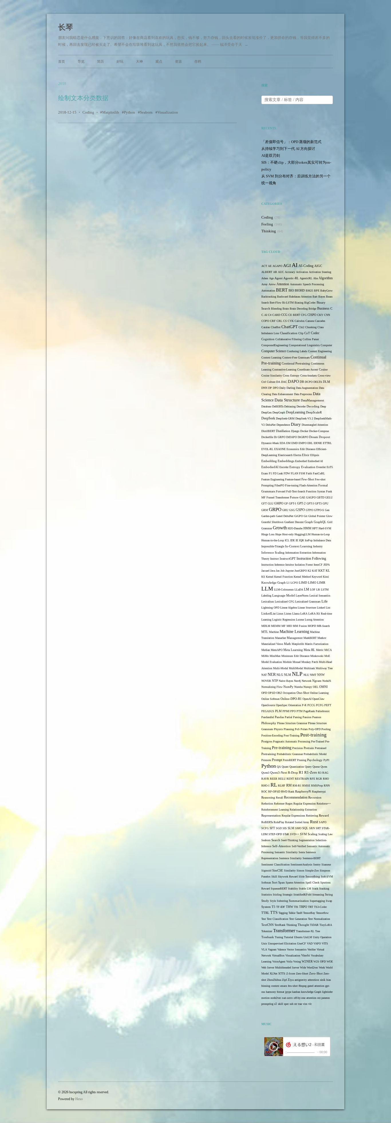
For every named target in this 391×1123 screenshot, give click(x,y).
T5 (273, 906)
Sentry (317, 864)
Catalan (265, 327)
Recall (279, 797)
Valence (281, 949)
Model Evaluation (271, 661)
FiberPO (279, 485)
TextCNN (267, 924)
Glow (329, 516)
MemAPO (277, 649)
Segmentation (307, 840)
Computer (326, 345)
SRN (312, 828)
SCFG (265, 828)
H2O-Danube (295, 528)
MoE (327, 655)
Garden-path (268, 516)
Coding (88, 112)
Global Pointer (316, 516)
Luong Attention (314, 619)
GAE (302, 497)
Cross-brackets (308, 375)
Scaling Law (325, 834)
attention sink (316, 979)
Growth (280, 527)
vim (305, 1003)
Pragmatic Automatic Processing (291, 741)
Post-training (313, 735)
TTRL (265, 912)
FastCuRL (319, 473)
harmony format (275, 991)
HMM (307, 528)
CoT (307, 333)
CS (285, 320)
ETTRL (327, 443)
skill (280, 1003)
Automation (268, 290)
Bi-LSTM (288, 302)
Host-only (288, 534)
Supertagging (317, 900)
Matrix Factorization (316, 643)
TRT (310, 906)
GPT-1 (292, 503)
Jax (278, 570)
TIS (296, 906)
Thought (303, 924)
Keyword (317, 576)
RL (273, 785)
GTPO (309, 510)
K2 (309, 570)
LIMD (303, 582)
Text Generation (298, 918)
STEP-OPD (275, 834)
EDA (282, 443)
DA (278, 381)
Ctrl (263, 381)
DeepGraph (278, 412)
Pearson (316, 717)
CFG (304, 314)
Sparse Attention (295, 882)
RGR (319, 778)
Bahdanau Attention (300, 296)
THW (289, 906)
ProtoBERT (289, 760)
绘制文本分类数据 (83, 98)
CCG (284, 314)
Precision (297, 748)
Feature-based (293, 479)
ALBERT (266, 272)
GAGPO (311, 497)
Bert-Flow (275, 302)
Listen (287, 613)
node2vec (275, 997)
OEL (315, 686)
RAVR (265, 778)
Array (264, 284)
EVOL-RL (267, 449)
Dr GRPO (279, 437)
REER (273, 778)
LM (306, 589)
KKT (321, 570)
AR (275, 272)
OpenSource (268, 705)
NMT (313, 674)
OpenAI (307, 698)
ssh (291, 1003)
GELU (329, 497)
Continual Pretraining (296, 363)
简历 (100, 62)
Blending (276, 308)
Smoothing (312, 876)
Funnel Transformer (277, 497)
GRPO (275, 509)
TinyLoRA (325, 924)
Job (283, 570)
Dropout (324, 437)
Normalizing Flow (272, 686)
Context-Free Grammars (296, 357)
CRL (279, 320)
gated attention (315, 985)
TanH (299, 912)
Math (287, 643)
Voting (297, 961)
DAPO (293, 381)
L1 (288, 582)
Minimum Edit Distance (295, 655)
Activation (302, 272)
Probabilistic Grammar (290, 754)
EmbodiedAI (270, 467)
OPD (264, 692)
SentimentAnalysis (301, 864)
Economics (293, 449)
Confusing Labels (297, 351)
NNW (321, 674)
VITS (325, 943)
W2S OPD (319, 961)
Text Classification (277, 918)
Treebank (267, 937)
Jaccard (265, 570)
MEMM (276, 625)
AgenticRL (306, 278)
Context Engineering (320, 351)
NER (272, 674)
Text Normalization (319, 918)
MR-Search (323, 625)
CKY (320, 314)
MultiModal (296, 668)
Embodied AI (315, 461)
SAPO (322, 822)
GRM (264, 510)
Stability (293, 888)
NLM (287, 674)
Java (272, 570)
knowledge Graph (311, 991)
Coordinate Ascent (307, 369)
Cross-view (324, 375)
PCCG (311, 705)
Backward (282, 296)
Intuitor (289, 564)
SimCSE (277, 870)
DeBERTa (277, 406)
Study (265, 900)
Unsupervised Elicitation (282, 943)
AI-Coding (306, 266)
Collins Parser (311, 339)
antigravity (301, 979)
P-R (304, 705)
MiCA (328, 649)
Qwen (324, 766)
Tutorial (288, 937)
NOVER (266, 680)
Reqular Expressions (293, 815)
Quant (285, 766)
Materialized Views (272, 643)
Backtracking (268, 296)
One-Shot (303, 692)
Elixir (305, 455)
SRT (318, 828)
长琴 (65, 27)
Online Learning (319, 692)
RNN (327, 785)
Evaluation (308, 467)
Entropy (294, 467)
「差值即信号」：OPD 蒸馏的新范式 (291, 142)
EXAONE (280, 449)
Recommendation (295, 797)
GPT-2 (301, 503)
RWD (284, 791)
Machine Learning (294, 631)
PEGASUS (267, 711)
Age (271, 278)
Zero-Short (302, 973)
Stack (315, 888)
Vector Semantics (297, 949)
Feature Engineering (272, 479)
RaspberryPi (303, 791)
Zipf (284, 979)
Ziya (291, 979)
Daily (282, 387)
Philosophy (268, 723)
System (266, 906)
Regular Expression (304, 803)
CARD (276, 314)
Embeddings (286, 461)
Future (294, 497)
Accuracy (290, 272)
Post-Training (291, 735)
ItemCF (318, 564)
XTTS (281, 973)
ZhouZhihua (274, 979)
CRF (273, 320)
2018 (62, 84)
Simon (300, 870)
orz (319, 997)
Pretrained (320, 748)
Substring (282, 900)
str (295, 1003)
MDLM (265, 625)
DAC (284, 381)
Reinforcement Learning (275, 809)
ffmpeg (303, 985)
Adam (264, 278)
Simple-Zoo (312, 870)
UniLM (307, 937)
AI (295, 265)
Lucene (300, 619)
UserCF (301, 943)
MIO (289, 625)
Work (322, 967)
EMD (294, 443)
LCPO (294, 582)
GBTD (320, 497)
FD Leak (278, 473)
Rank (291, 791)
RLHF (281, 785)
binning (265, 985)
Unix (264, 943)
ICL (287, 540)
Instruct (274, 558)
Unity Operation (322, 937)
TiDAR (314, 924)
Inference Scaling (273, 552)
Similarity (290, 870)
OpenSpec (281, 705)
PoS (297, 729)
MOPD (312, 625)
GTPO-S (319, 510)
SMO (298, 828)
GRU (285, 510)
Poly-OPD (315, 729)
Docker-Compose (319, 431)
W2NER (307, 961)
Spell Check (312, 882)
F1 (270, 473)
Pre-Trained (317, 741)
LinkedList (268, 613)
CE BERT (294, 314)
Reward (324, 815)
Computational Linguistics (304, 345)
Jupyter (289, 570)
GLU (270, 503)
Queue (316, 766)
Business (323, 308)
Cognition (268, 339)
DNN (264, 387)
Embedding (269, 461)
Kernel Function (283, 576)
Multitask (309, 668)
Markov (321, 637)
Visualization (167, 112)
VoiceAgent (278, 961)
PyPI (326, 760)
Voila (289, 961)
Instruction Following (311, 558)
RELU (282, 778)
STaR (286, 834)
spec (286, 1003)
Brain (286, 308)
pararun (325, 997)
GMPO (278, 503)
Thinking (268, 231)
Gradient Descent (294, 522)
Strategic (288, 894)
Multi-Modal (280, 668)
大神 (139, 62)
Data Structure (287, 400)
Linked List (323, 607)
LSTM (325, 589)
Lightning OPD (270, 607)
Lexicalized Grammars (308, 601)
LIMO (312, 582)
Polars (304, 729)
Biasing (299, 302)
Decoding (313, 406)
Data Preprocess (303, 394)
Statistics (266, 894)
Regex (289, 803)
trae (300, 1003)
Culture (271, 381)
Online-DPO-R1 (291, 698)
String (329, 894)
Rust (314, 821)
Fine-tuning (292, 485)
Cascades (320, 320)
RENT (290, 778)
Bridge (312, 308)
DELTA (317, 381)
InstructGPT (288, 558)
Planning (289, 729)
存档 (197, 62)
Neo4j (297, 680)
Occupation (289, 692)
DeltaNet (271, 424)
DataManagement (312, 400)
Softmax (266, 882)
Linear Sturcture (307, 607)
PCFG (319, 705)
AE (270, 266)
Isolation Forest (304, 564)
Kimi (326, 576)
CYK (291, 320)
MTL (264, 631)
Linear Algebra (288, 607)
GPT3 (318, 503)
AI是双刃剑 (270, 155)
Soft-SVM (327, 876)
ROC (264, 791)
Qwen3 (265, 772)
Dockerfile (267, 437)
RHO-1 (265, 785)
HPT (315, 528)
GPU (325, 503)
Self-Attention (281, 846)
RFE (312, 778)
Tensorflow (322, 912)
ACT (264, 266)
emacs (283, 985)
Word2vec (312, 967)
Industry (318, 546)
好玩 (119, 62)
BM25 (309, 290)
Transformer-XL (305, 931)
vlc (310, 1003)
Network (306, 680)
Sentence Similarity (290, 858)
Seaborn (146, 112)
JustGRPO (301, 570)
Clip (300, 333)
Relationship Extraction (303, 809)
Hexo (79, 1099)
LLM (267, 589)
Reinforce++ (324, 803)
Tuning (279, 937)
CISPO (311, 314)
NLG (280, 674)
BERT (282, 290)
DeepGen (266, 412)
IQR (301, 540)
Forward (280, 491)
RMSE (306, 785)
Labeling (266, 595)
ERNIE (318, 443)
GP (286, 503)
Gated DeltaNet (284, 516)
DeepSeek (268, 418)
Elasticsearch (285, 455)
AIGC (318, 266)
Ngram (316, 680)
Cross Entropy (291, 375)
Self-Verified (299, 846)
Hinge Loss (268, 534)
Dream (313, 437)
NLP (297, 674)
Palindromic (323, 711)
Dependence (283, 424)
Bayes (321, 296)
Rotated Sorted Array (297, 822)
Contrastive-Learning (284, 369)
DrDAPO (291, 437)
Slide (302, 876)
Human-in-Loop (320, 534)
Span (281, 882)
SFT (272, 828)
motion (265, 997)
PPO (293, 711)
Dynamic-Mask (270, 443)
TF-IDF (280, 906)
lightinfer (327, 991)
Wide (303, 967)
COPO (265, 320)
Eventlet (321, 467)
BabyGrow (326, 290)
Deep (323, 406)
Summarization (299, 900)
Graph (309, 522)
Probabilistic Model (315, 754)
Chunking (311, 327)
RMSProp (317, 785)
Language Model (283, 595)
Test (263, 918)
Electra (297, 455)
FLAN (294, 473)
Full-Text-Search (295, 491)
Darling (291, 387)
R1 (301, 772)
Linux (280, 613)
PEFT (327, 705)
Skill (274, 876)
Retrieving (312, 815)
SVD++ (294, 834)
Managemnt (295, 637)
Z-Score (290, 973)
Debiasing (290, 406)
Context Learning (271, 357)
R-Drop (293, 772)
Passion (307, 717)
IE (297, 540)
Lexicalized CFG (284, 601)
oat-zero (287, 997)
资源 (178, 62)
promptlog (267, 1003)
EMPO (303, 443)
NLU (306, 674)
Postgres (266, 741)
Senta (302, 852)
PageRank (309, 711)
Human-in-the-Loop (272, 540)
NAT (264, 674)
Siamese (326, 864)
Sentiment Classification (275, 864)
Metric (319, 649)
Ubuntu (298, 937)
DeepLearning (295, 412)
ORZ (279, 692)
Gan (327, 510)
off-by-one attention (305, 997)
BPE (316, 290)
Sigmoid (266, 870)
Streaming (318, 894)
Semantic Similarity (286, 852)
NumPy (288, 686)
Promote (266, 760)
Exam (264, 473)
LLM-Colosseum (284, 589)
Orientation (294, 705)
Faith (309, 473)
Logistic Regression (283, 619)
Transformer (284, 930)
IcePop (309, 540)
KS (263, 576)
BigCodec (310, 302)
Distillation (283, 431)
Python (129, 112)
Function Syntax (315, 491)
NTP (275, 680)
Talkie (292, 912)
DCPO (309, 381)
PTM (300, 711)
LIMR (321, 582)
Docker (304, 431)
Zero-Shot (316, 973)
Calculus (300, 320)
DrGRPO (303, 437)
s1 (275, 1003)
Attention (283, 284)
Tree (317, 931)
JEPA (326, 564)
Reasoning (268, 797)
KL (328, 570)
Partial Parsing (293, 717)
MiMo (265, 655)
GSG (292, 510)
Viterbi (305, 955)
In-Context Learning (298, 546)
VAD (310, 943)
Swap (329, 900)
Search (275, 840)
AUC (281, 272)
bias (328, 979)
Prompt (277, 760)
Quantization (296, 766)
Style (273, 900)
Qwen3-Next (278, 772)
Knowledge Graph (273, 582)
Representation (271, 815)
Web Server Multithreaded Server (280, 967)
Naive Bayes (286, 680)
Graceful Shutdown (272, 522)
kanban (296, 991)
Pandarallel (267, 717)
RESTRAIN (302, 778)
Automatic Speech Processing (307, 284)
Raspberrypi (319, 791)
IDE (292, 540)
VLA (264, 949)
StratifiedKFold (302, 894)
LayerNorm (302, 595)
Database (266, 406)
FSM (302, 473)
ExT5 (330, 467)
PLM (278, 711)
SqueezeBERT (279, 888)
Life (324, 601)
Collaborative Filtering (288, 339)
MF (283, 625)
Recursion (314, 797)
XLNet (273, 973)
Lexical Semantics (319, 595)
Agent (279, 278)
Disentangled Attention (315, 424)
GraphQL (320, 522)
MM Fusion (300, 625)
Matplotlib (110, 112)
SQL (305, 828)
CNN (327, 314)
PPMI (286, 711)
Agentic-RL (291, 278)
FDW (287, 473)
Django (295, 431)
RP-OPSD (274, 791)
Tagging (283, 912)
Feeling (267, 224)
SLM (291, 828)
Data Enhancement (282, 394)
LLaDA (299, 589)
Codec (315, 333)
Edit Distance (307, 449)
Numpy (307, 686)
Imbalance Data (322, 540)
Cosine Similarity (271, 375)
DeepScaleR (314, 412)
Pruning (301, 760)
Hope (278, 534)
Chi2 (301, 327)
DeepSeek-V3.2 (304, 418)
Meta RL (309, 649)
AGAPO (277, 266)
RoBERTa (267, 822)
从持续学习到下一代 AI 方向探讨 (288, 148)
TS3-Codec (320, 906)
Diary (296, 424)
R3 (319, 772)
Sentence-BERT (312, 858)
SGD (279, 828)
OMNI (323, 686)
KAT (314, 570)
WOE (330, 961)
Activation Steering (320, 272)
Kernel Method (302, 576)
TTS (274, 912)
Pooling (326, 729)
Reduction (267, 803)
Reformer (279, 803)
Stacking (324, 888)
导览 (81, 62)
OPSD (271, 692)
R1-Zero (310, 772)
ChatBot (276, 327)
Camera (309, 320)
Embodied (301, 461)
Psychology (315, 760)
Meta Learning (293, 649)
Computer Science (273, 351)
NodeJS (326, 680)
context (275, 985)
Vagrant (272, 949)
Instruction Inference (273, 564)
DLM (326, 381)
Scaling (312, 834)
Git (305, 516)
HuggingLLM (303, 534)
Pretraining (268, 754)
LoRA (303, 613)
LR (318, 589)
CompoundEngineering (274, 345)
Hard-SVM (325, 528)
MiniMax (275, 655)
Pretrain (309, 748)
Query (308, 766)
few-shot (293, 985)
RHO (326, 778)
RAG (325, 772)
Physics (278, 729)
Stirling (277, 894)
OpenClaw (318, 698)
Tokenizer (266, 931)
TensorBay (309, 912)
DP (270, 387)
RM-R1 (297, 785)
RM (289, 785)
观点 (158, 62)
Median (265, 649)
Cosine (323, 369)
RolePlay (279, 822)
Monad (297, 661)
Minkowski (316, 655)
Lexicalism (267, 601)
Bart (315, 296)
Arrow (272, 284)
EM (288, 443)
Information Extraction (298, 552)
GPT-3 (310, 503)
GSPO (300, 510)
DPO (276, 387)
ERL (310, 443)
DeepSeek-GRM (285, 418)
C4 (269, 314)
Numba (298, 686)
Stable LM (305, 888)
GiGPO (298, 516)
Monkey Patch (309, 661)
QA (279, 766)
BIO (291, 290)
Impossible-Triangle (272, 546)
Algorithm (326, 278)
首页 (61, 62)
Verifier (311, 949)
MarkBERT (310, 637)
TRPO (303, 906)
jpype (288, 991)
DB (302, 381)
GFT (264, 503)
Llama (295, 613)
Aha (315, 278)
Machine (274, 631)
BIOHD (300, 290)
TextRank (280, 924)
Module (287, 661)
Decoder (301, 406)
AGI (287, 265)
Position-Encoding (272, 735)
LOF (312, 589)
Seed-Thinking (289, 840)
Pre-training (281, 747)
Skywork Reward (288, 876)
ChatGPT (289, 326)
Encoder (284, 467)
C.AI (264, 314)
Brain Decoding (299, 308)
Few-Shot (307, 479)
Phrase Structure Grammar (292, 723)
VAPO (317, 943)
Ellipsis (314, 455)
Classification (288, 333)
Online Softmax (270, 698)
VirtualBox (278, 955)
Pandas (279, 717)
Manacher (280, 637)
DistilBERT (268, 431)
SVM (303, 834)
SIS (285, 828)
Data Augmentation (307, 387)
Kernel (269, 576)
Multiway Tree (324, 668)
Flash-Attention (308, 485)
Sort (274, 882)
